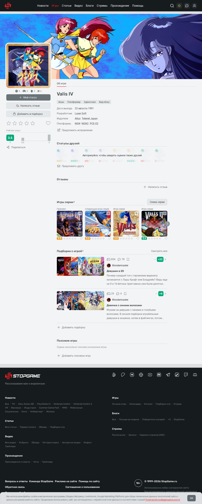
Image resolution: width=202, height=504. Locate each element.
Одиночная (90, 102)
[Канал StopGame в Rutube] (159, 375)
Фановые (16, 407)
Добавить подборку (73, 327)
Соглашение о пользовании (82, 487)
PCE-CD (94, 123)
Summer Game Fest (49, 407)
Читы (36, 462)
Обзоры (43, 427)
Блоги (90, 5)
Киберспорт (36, 411)
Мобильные (76, 407)
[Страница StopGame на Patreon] (123, 375)
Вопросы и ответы (16, 481)
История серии (51, 442)
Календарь (135, 404)
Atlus (77, 118)
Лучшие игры (119, 404)
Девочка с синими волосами (124, 305)
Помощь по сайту (89, 481)
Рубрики (23, 442)
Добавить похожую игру (76, 355)
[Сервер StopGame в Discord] (195, 375)
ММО (64, 407)
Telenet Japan (90, 118)
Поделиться (18, 147)
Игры (55, 5)
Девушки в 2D (115, 270)
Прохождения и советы (17, 462)
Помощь (137, 5)
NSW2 (85, 123)
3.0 (59, 238)
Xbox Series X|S (26, 404)
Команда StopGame (41, 481)
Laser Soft (80, 113)
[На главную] (8, 6)
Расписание (118, 435)
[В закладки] (128, 259)
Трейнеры (47, 462)
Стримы (102, 5)
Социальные (11, 411)
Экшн (61, 102)
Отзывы (178, 404)
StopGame (179, 419)
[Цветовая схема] (179, 6)
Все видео (10, 442)
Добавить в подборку (30, 113)
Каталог (148, 404)
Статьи (66, 5)
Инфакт (88, 442)
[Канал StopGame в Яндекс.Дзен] (141, 375)
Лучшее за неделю (129, 419)
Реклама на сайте (66, 481)
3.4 (144, 238)
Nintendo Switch (62, 404)
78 (123, 259)
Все (7, 404)
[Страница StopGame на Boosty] (114, 375)
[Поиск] (172, 5)
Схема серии (157, 202)
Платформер (73, 102)
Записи (132, 435)
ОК (191, 498)
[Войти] (194, 6)
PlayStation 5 (43, 404)
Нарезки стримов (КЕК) (152, 435)
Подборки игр (57, 427)
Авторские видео (71, 442)
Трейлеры (10, 446)
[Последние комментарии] (187, 6)
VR (6, 407)
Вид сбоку (104, 102)
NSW (77, 123)
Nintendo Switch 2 (83, 404)
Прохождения (120, 5)
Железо (50, 411)
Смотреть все (159, 251)
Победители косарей (153, 419)
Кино (24, 411)
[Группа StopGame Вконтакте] (132, 375)
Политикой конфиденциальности (162, 499)
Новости (42, 5)
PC (13, 404)
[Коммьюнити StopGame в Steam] (177, 375)
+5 (169, 419)
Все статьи (11, 427)
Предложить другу (73, 166)
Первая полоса (28, 427)
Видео (78, 5)
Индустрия (30, 407)
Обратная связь (15, 487)
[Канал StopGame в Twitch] (186, 375)
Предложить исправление (77, 130)
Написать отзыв (30, 105)
